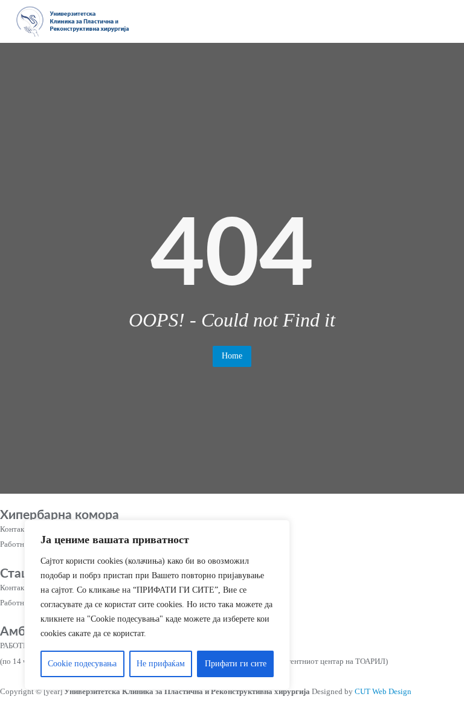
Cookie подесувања (82, 663)
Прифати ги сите (235, 663)
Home (232, 355)
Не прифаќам (161, 663)
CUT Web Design (383, 691)
